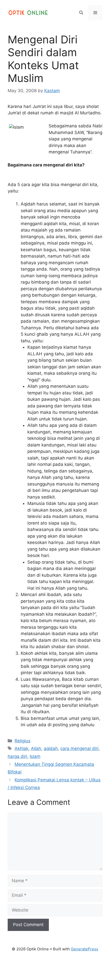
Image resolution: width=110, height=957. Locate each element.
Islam (35, 756)
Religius (22, 740)
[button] (81, 12)
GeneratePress (84, 949)
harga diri (17, 756)
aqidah (51, 748)
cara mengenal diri (79, 748)
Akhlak (21, 748)
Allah (36, 748)
